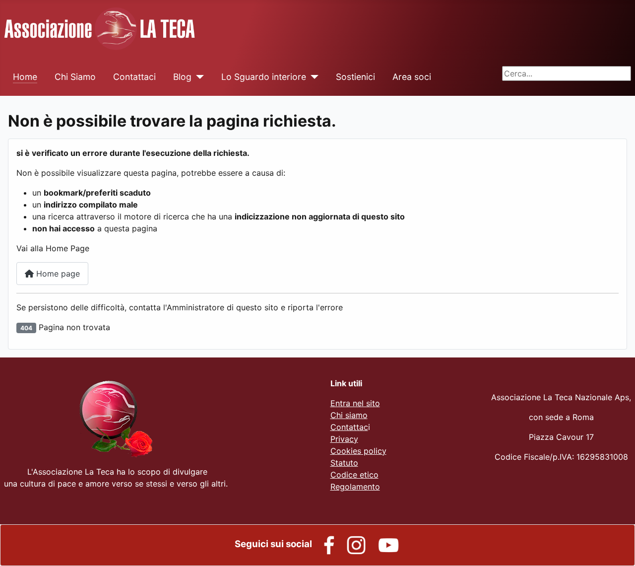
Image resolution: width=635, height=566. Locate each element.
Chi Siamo (75, 76)
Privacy (344, 439)
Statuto (344, 463)
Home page (57, 274)
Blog (182, 76)
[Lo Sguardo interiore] (312, 77)
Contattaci (134, 76)
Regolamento (355, 487)
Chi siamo (349, 415)
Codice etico (354, 475)
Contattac (349, 427)
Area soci (411, 76)
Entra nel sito (355, 403)
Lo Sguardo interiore (263, 76)
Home (25, 76)
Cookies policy (358, 451)
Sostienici (355, 76)
